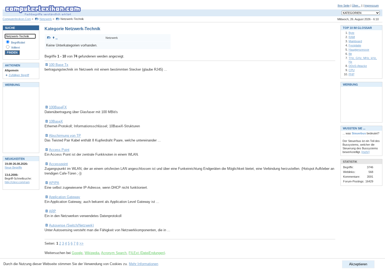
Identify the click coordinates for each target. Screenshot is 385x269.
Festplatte (355, 45)
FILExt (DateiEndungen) (147, 253)
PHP (351, 74)
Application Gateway (64, 197)
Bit (350, 53)
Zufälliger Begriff (19, 75)
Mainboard (355, 41)
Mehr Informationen (143, 264)
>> (81, 243)
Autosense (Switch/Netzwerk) (71, 225)
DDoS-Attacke (358, 65)
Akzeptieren (358, 264)
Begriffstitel (18, 42)
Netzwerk (46, 18)
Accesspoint (58, 164)
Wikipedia (92, 253)
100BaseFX (58, 107)
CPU (352, 70)
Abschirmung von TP (65, 136)
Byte (351, 32)
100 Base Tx (58, 65)
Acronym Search (113, 253)
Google (77, 253)
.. (57, 38)
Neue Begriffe (13, 167)
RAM (352, 37)
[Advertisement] (140, 88)
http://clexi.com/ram (17, 182)
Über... (356, 5)
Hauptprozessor (359, 49)
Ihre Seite (344, 5)
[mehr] (365, 152)
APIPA (54, 183)
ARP (52, 211)
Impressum (371, 5)
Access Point (59, 150)
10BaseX (56, 121)
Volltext (15, 47)
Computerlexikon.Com (17, 18)
